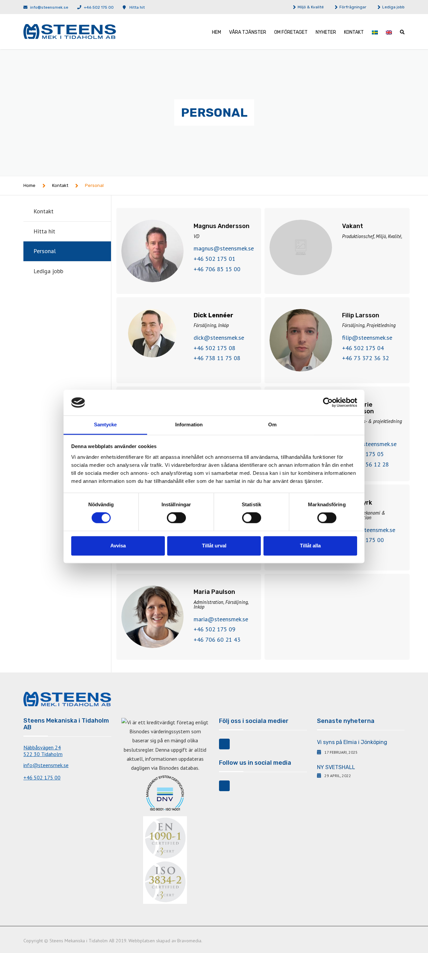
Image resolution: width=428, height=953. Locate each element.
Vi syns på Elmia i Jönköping (352, 742)
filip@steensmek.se (367, 337)
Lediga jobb (393, 7)
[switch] (176, 518)
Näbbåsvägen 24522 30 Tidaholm (43, 750)
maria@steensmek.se (221, 619)
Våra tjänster (247, 32)
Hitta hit (137, 7)
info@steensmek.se (49, 7)
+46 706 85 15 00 (217, 269)
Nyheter (326, 32)
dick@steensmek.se (219, 337)
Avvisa (118, 545)
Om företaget (291, 32)
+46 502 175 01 (214, 258)
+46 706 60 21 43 (217, 639)
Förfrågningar (352, 7)
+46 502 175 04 (363, 348)
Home (29, 185)
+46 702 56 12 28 (365, 464)
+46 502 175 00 (99, 7)
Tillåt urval (214, 545)
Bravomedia (189, 941)
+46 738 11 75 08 (217, 358)
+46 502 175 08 (214, 348)
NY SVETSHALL (336, 767)
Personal (44, 251)
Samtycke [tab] (105, 424)
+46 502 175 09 (214, 629)
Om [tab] (272, 424)
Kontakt (354, 32)
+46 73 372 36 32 (365, 358)
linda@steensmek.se (368, 530)
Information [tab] (189, 424)
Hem (216, 32)
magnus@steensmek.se (224, 248)
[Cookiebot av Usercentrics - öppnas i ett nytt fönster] (328, 403)
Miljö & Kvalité (311, 7)
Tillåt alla (310, 545)
